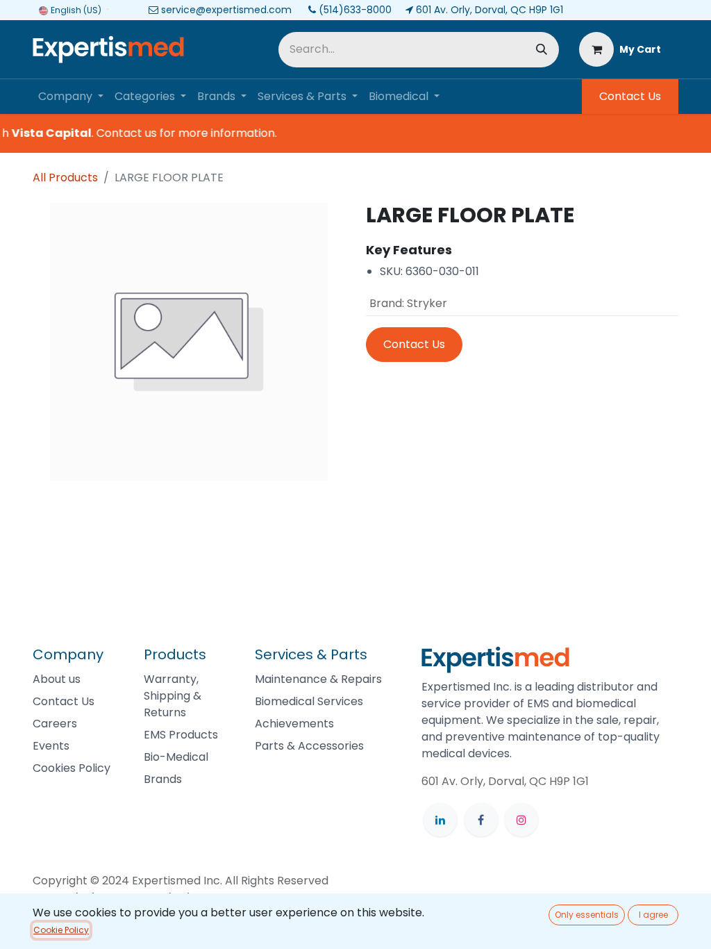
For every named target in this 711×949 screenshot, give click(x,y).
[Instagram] (521, 819)
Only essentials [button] (587, 915)
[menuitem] (71, 96)
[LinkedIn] (440, 819)
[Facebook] (481, 819)
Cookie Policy (61, 930)
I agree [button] (653, 915)
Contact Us (630, 96)
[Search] (541, 49)
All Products (65, 177)
